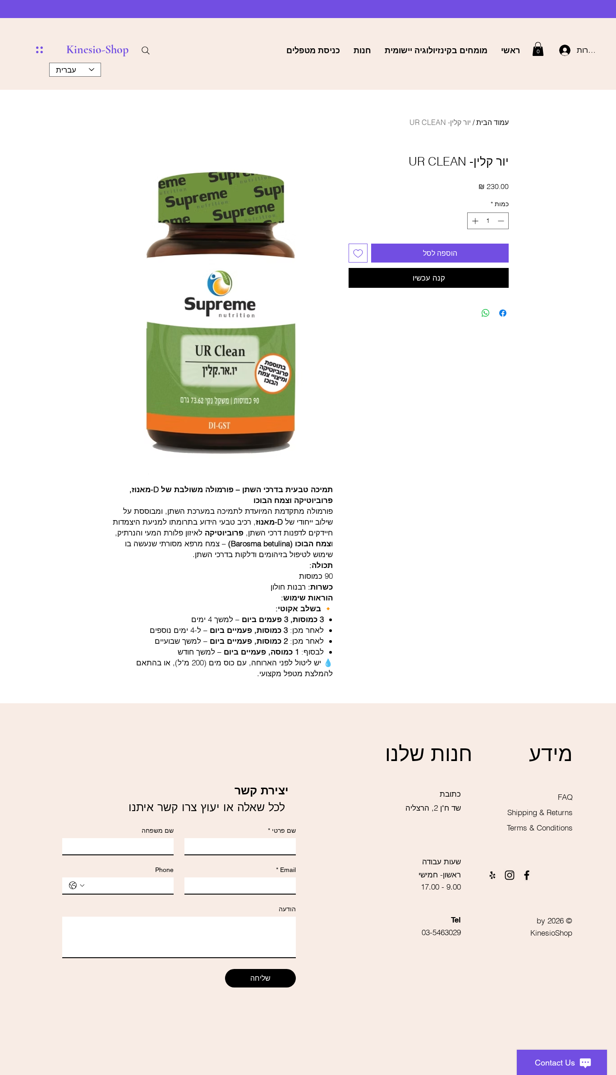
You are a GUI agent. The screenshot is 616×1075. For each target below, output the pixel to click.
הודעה (287, 909)
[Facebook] (526, 875)
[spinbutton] (488, 221)
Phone (164, 869)
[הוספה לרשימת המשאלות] (358, 253)
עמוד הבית (492, 122)
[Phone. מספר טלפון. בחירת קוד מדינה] (77, 885)
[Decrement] (501, 221)
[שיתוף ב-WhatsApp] (485, 313)
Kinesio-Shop (97, 49)
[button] (538, 49)
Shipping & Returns (539, 812)
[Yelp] (492, 875)
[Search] (145, 50)
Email (286, 869)
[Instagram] (509, 875)
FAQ (565, 797)
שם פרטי (282, 830)
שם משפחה (158, 830)
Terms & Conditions (540, 827)
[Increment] (474, 221)
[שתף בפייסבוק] (502, 313)
